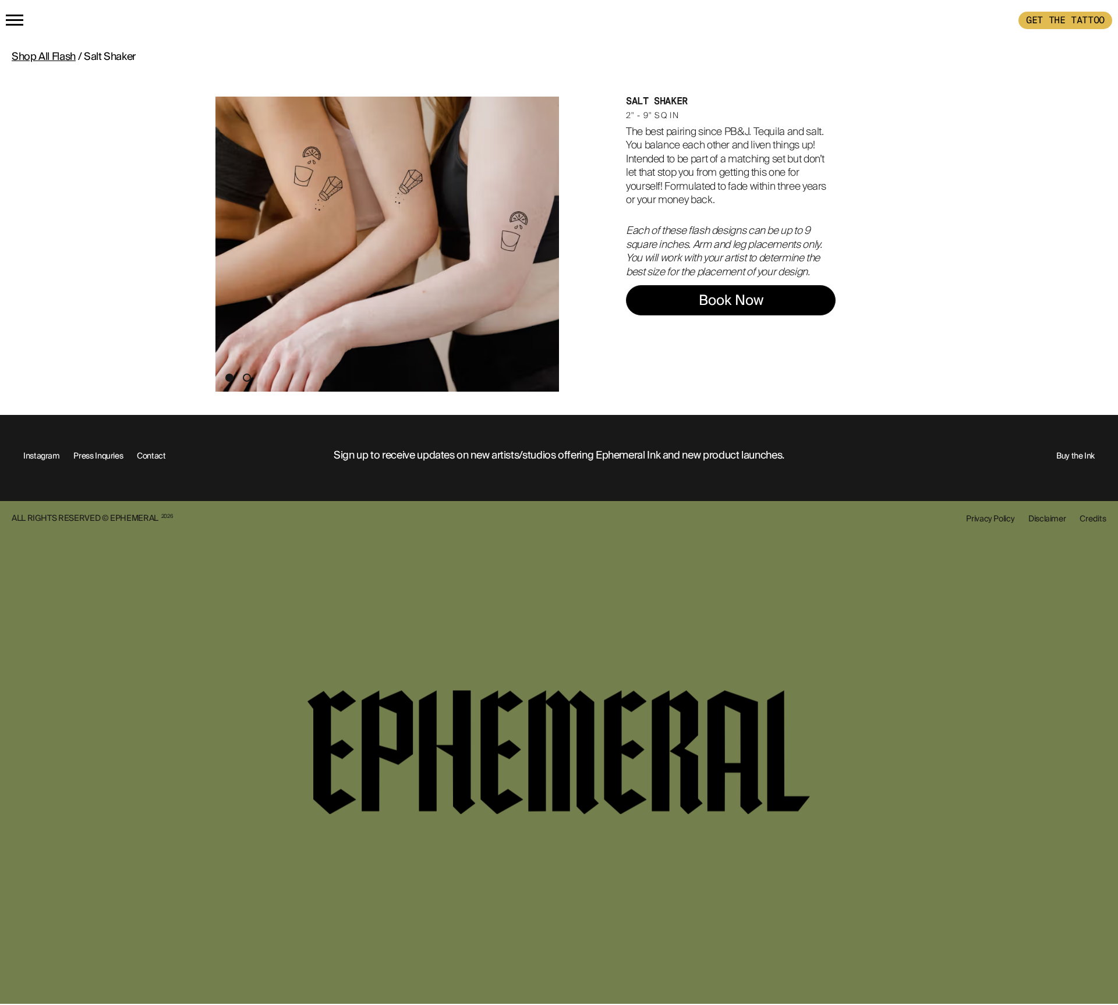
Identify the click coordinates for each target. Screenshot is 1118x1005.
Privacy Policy (990, 518)
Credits (1093, 518)
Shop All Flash (44, 56)
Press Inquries (98, 456)
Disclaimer (1047, 518)
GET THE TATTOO (1065, 20)
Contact (151, 456)
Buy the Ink (1075, 456)
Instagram (41, 456)
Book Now (731, 300)
